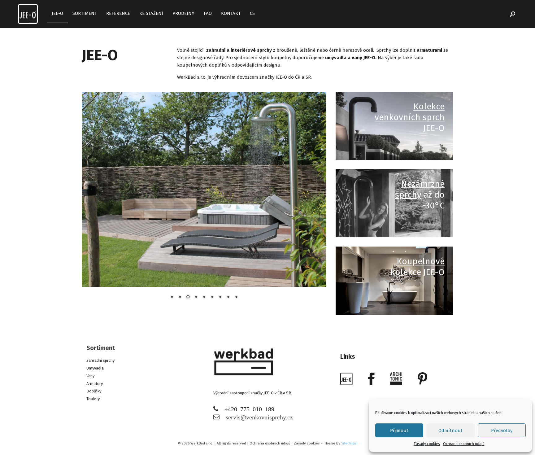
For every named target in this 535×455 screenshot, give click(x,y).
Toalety (93, 398)
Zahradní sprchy (100, 360)
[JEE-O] (27, 14)
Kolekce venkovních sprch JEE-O (410, 117)
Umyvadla (95, 368)
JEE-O (57, 13)
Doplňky (93, 391)
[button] (512, 14)
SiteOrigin (349, 443)
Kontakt (231, 13)
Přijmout (399, 430)
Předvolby (501, 430)
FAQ (208, 13)
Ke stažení (151, 13)
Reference (118, 13)
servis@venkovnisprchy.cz (259, 416)
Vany (90, 376)
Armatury (94, 383)
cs (252, 13)
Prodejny (183, 13)
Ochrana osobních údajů (464, 444)
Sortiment (84, 13)
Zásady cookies (427, 444)
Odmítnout (450, 430)
